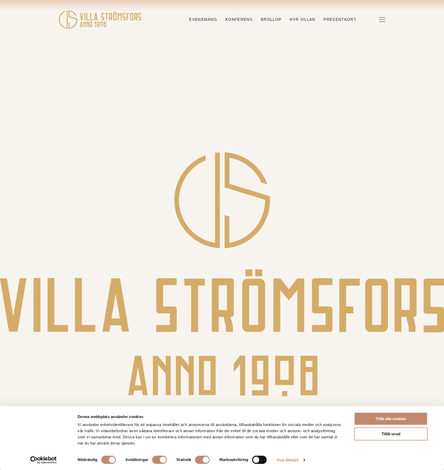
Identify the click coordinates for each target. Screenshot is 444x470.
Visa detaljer (287, 460)
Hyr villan (302, 19)
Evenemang (203, 19)
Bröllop (271, 19)
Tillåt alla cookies (390, 418)
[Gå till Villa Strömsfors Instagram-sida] (208, 401)
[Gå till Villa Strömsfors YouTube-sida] (227, 401)
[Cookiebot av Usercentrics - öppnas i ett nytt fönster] (43, 460)
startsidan (297, 115)
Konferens (239, 19)
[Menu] (382, 19)
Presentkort (339, 19)
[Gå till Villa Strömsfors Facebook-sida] (217, 401)
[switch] (159, 460)
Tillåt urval (391, 434)
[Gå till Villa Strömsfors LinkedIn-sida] (235, 401)
